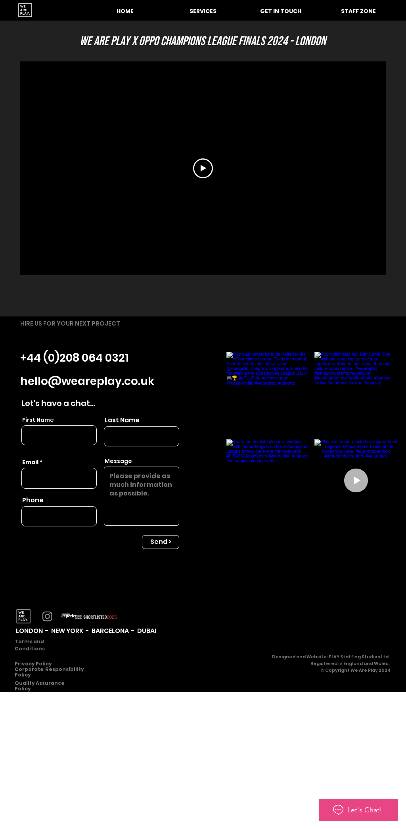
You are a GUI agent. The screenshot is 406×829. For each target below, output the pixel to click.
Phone (33, 500)
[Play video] (203, 168)
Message (118, 461)
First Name (38, 420)
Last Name (122, 420)
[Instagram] (47, 616)
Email (30, 462)
